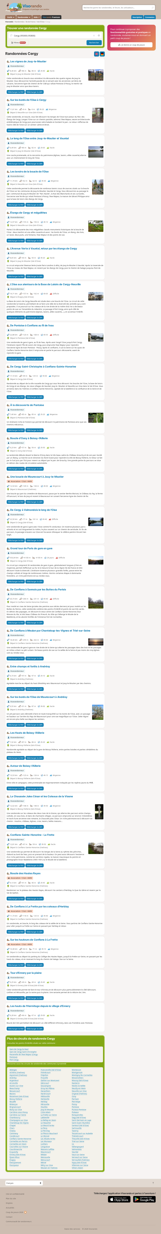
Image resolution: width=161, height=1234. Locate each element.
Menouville (45, 1157)
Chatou (13, 1131)
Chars (12, 1128)
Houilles (44, 1107)
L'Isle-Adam (45, 1112)
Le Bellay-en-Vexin (48, 1120)
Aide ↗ (37, 17)
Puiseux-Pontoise (79, 1109)
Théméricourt (77, 1136)
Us (73, 1144)
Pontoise (75, 1107)
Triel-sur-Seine (78, 1141)
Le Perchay (45, 1131)
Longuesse (45, 1146)
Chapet (13, 1125)
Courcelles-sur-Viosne (19, 1146)
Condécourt (14, 1136)
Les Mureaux (46, 1141)
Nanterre (75, 1083)
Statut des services (72, 1229)
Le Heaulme (46, 1123)
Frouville (44, 1078)
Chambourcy (15, 1117)
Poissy (74, 1104)
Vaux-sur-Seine (78, 1154)
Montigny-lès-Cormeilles (82, 1075)
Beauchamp (15, 1088)
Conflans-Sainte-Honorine (20, 1138)
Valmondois (77, 1149)
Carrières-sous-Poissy (19, 1112)
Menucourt (45, 1160)
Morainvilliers (77, 1078)
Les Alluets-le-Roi (48, 1138)
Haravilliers (45, 1091)
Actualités (10, 1207)
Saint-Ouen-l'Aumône (81, 1123)
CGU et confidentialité (15, 1194)
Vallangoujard (78, 1146)
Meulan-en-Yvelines (49, 1168)
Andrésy (13, 1078)
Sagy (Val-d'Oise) (79, 1117)
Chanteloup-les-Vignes (19, 1123)
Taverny (75, 1131)
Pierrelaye (76, 1101)
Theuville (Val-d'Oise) (80, 1138)
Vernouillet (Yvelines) (80, 1160)
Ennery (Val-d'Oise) (17, 1154)
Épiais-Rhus (14, 1157)
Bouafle (13, 1101)
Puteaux (75, 1112)
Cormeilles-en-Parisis (18, 1141)
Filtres (19, 42)
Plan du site (11, 1198)
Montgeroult (77, 1072)
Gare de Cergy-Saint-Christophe (23, 1052)
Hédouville (45, 1096)
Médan (44, 1154)
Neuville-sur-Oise (79, 1091)
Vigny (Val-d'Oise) (79, 1162)
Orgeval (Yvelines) (79, 1093)
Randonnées (23, 17)
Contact (9, 1217)
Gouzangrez (46, 1086)
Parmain (75, 1099)
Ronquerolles (77, 1115)
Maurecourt (46, 1152)
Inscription (137, 17)
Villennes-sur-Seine (80, 1165)
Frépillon (44, 1075)
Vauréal (75, 1152)
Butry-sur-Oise (16, 1109)
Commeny (14, 1133)
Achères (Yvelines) (17, 1072)
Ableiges (13, 1070)
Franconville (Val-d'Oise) (51, 1070)
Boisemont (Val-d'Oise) (19, 1096)
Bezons (13, 1093)
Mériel (43, 1162)
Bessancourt (15, 1091)
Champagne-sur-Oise (19, 1120)
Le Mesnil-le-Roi (47, 1125)
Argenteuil (14, 1080)
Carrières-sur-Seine (18, 1115)
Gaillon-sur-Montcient (50, 1080)
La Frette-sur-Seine (49, 1115)
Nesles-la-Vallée (78, 1086)
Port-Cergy (14, 1060)
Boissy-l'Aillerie (16, 1099)
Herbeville (45, 1099)
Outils (10, 17)
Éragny (12, 1160)
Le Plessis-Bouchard (49, 1133)
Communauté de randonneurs (19, 1221)
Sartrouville (77, 1128)
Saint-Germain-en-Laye (81, 1120)
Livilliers (44, 1144)
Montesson (76, 1070)
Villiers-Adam (77, 1168)
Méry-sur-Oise (47, 1165)
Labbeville (45, 1117)
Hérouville (45, 1104)
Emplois (9, 1203)
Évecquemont (15, 1162)
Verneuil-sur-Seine (80, 1157)
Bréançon (14, 1104)
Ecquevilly (14, 1152)
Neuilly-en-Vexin (79, 1088)
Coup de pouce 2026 (14, 1212)
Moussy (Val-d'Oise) (80, 1080)
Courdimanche (16, 1149)
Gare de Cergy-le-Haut (19, 1049)
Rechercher (94, 42)
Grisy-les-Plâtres (47, 1088)
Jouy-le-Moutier (47, 1109)
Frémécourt (45, 1072)
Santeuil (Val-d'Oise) (80, 1125)
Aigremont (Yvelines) (18, 1075)
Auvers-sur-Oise (16, 1086)
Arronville (14, 1083)
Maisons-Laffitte (47, 1149)
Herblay (44, 1101)
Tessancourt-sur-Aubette (82, 1133)
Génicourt (45, 1083)
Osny (74, 1096)
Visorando (9, 22)
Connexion (149, 17)
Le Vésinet (45, 1136)
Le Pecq (44, 1128)
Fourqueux (14, 1165)
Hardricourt (46, 1093)
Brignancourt (15, 1107)
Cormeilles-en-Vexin (18, 1144)
